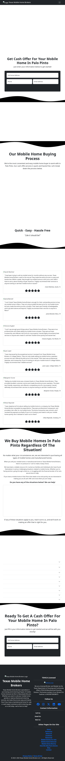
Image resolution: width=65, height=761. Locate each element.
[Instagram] (43, 704)
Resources (48, 737)
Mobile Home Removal (48, 742)
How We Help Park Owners (49, 746)
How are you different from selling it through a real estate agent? (27, 595)
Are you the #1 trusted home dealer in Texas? (20, 599)
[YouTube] (59, 704)
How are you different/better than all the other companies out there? (28, 562)
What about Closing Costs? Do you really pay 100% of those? (25, 581)
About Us (49, 733)
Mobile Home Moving (49, 744)
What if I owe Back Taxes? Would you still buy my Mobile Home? (26, 586)
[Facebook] (38, 704)
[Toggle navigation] (59, 2)
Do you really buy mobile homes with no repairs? (21, 577)
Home (6, 667)
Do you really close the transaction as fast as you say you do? (25, 572)
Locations (16, 667)
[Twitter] (48, 704)
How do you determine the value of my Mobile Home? (23, 590)
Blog (48, 748)
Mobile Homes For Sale (48, 740)
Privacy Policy (27, 756)
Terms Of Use (37, 756)
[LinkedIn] (54, 704)
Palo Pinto (27, 667)
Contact (48, 750)
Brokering (48, 731)
